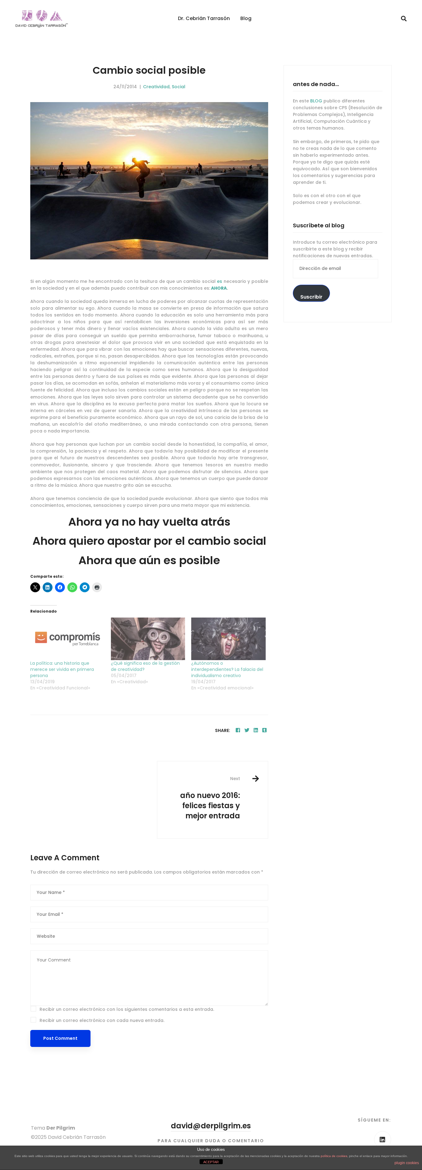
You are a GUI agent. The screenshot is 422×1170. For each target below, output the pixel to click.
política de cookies (334, 1156)
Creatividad (156, 87)
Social (178, 87)
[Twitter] (247, 730)
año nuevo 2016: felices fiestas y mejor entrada (210, 798)
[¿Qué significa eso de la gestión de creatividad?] (148, 639)
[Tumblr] (264, 730)
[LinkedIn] (382, 1139)
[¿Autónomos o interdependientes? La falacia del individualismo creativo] (228, 639)
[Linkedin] (256, 730)
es (219, 281)
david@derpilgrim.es (211, 1126)
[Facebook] (238, 730)
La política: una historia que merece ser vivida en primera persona (62, 669)
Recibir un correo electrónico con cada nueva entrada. (102, 1020)
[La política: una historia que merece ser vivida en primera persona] (67, 639)
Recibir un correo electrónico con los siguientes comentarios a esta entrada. (127, 1009)
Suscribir (311, 296)
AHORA (219, 288)
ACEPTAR (211, 1162)
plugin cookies (407, 1163)
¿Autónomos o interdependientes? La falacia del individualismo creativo (227, 669)
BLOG (316, 101)
